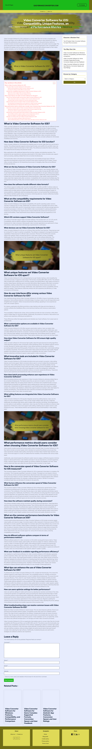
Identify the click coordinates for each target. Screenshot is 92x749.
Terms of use (45, 743)
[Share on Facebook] (72, 734)
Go (74, 82)
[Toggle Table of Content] (53, 83)
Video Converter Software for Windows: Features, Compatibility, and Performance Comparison (12, 715)
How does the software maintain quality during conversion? (20, 110)
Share (75, 731)
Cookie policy (45, 738)
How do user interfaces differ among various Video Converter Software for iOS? (24, 97)
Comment (7, 642)
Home (10, 26)
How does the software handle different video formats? (19, 89)
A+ (14, 738)
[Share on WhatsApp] (79, 734)
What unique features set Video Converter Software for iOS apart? (21, 95)
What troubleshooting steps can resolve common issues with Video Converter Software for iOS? (27, 119)
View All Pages (9, 5)
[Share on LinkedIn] (77, 734)
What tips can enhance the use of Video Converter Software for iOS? (21, 116)
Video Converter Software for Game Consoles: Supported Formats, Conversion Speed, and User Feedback (31, 716)
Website (6, 671)
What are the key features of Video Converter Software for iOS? (21, 88)
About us (50, 11)
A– (18, 738)
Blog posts (45, 736)
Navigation (46, 731)
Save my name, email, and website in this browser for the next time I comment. (26, 676)
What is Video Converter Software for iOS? (15, 85)
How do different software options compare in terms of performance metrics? (23, 113)
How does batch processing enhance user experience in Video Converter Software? (25, 103)
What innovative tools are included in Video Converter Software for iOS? (22, 101)
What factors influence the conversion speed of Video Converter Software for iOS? (24, 109)
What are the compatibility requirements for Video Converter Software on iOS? (23, 91)
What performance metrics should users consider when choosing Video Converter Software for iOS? (30, 106)
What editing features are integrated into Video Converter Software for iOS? (23, 104)
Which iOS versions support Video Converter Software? (19, 92)
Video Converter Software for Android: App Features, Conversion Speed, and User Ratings (50, 715)
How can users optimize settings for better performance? (19, 118)
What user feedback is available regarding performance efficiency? (21, 115)
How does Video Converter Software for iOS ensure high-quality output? (22, 100)
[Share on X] (74, 734)
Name (6, 660)
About (16, 731)
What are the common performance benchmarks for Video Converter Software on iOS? (25, 112)
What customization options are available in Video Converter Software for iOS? (24, 98)
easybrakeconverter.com (46, 6)
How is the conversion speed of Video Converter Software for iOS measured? (23, 107)
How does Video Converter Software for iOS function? (18, 86)
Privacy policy (45, 741)
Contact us (42, 11)
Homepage (82, 5)
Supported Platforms (21, 26)
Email (6, 665)
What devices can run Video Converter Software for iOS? (19, 94)
